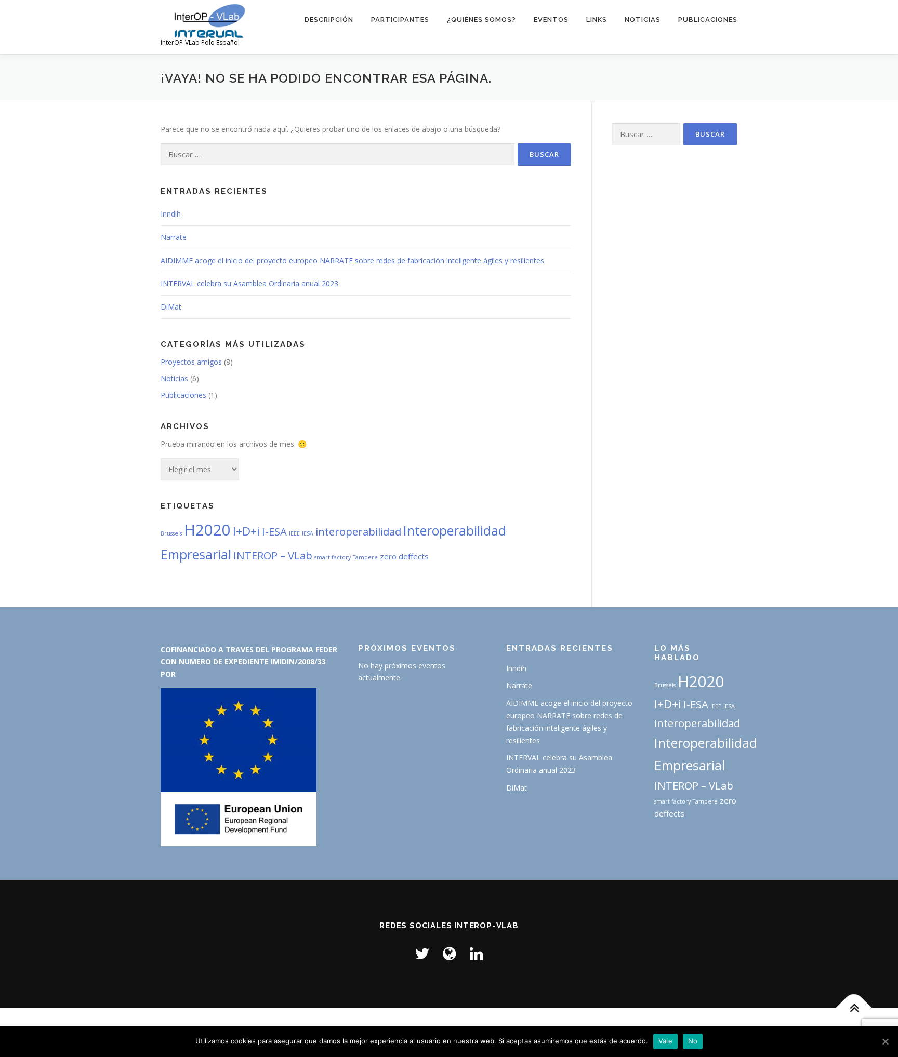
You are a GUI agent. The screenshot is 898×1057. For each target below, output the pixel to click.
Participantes (400, 19)
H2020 (207, 529)
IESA (307, 533)
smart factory (332, 557)
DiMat (171, 307)
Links (596, 19)
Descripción (329, 19)
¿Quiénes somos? (481, 19)
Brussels (171, 533)
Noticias (643, 19)
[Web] (449, 953)
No (693, 1041)
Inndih (171, 214)
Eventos (551, 19)
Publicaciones (707, 19)
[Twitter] (422, 953)
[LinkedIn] (476, 953)
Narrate (174, 237)
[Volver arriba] (854, 1008)
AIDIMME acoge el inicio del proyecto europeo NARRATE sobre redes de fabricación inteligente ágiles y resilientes (352, 260)
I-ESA (274, 531)
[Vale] (885, 1041)
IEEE (294, 533)
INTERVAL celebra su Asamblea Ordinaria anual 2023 (249, 283)
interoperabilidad (358, 531)
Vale (665, 1041)
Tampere (365, 557)
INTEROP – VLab (272, 555)
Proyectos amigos (191, 362)
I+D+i (246, 531)
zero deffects (404, 556)
